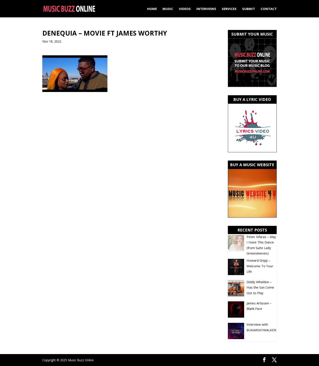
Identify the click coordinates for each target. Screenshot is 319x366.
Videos (185, 9)
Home (152, 9)
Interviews (206, 9)
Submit (248, 9)
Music (168, 9)
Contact (269, 9)
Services (229, 9)
